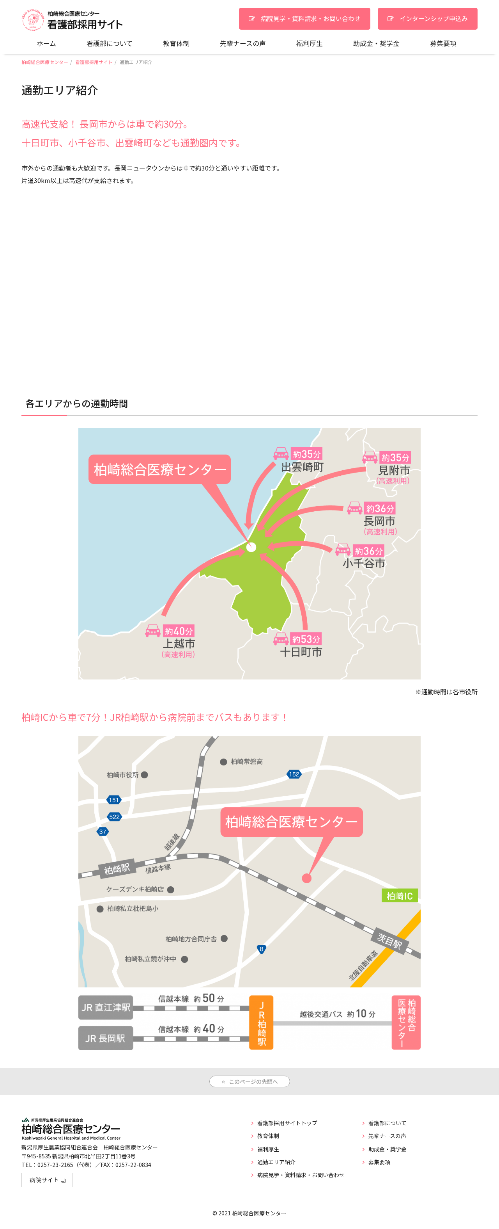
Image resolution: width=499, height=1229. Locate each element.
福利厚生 (309, 43)
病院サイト (44, 1180)
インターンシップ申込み (434, 18)
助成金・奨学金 (376, 43)
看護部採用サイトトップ (287, 1123)
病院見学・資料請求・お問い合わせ (311, 18)
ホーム (46, 43)
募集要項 (443, 43)
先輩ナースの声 (243, 43)
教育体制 (176, 43)
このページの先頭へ (253, 1081)
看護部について (110, 43)
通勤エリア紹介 (276, 1162)
